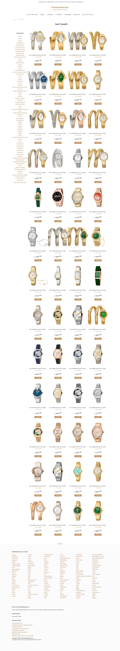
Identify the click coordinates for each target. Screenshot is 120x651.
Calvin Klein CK (15, 585)
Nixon (61, 578)
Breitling (14, 580)
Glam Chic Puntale (20, 98)
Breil (13, 578)
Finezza (20, 89)
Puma (77, 565)
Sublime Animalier (20, 167)
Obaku (61, 585)
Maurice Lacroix (64, 565)
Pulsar (77, 563)
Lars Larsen (47, 590)
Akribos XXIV (15, 558)
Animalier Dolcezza (20, 47)
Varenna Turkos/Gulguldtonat (20, 175)
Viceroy (94, 588)
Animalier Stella (20, 55)
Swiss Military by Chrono (98, 556)
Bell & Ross (15, 571)
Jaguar (45, 579)
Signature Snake (20, 160)
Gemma (20, 93)
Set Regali (20, 152)
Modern (20, 124)
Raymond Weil (79, 570)
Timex (93, 570)
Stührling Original (80, 594)
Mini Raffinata (20, 120)
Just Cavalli (46, 585)
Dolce (20, 76)
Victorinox (94, 590)
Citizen (29, 556)
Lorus (45, 597)
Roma (20, 135)
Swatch (78, 597)
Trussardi (94, 578)
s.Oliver (78, 583)
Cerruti (13, 592)
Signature (20, 156)
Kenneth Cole (47, 587)
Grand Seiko (47, 556)
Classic (20, 64)
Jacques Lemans (48, 576)
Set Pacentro (20, 150)
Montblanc (62, 572)
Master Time (63, 563)
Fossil (29, 592)
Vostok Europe (95, 592)
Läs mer (38, 64)
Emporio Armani (32, 579)
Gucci (45, 558)
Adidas (13, 555)
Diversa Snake (20, 74)
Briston (14, 582)
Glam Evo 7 (20, 100)
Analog (20, 40)
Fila (29, 588)
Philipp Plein (79, 556)
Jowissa (46, 581)
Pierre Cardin (79, 560)
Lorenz (45, 596)
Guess (45, 560)
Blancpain (14, 574)
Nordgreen (62, 581)
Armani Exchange (16, 564)
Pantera (20, 128)
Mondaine (62, 570)
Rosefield (78, 579)
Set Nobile (20, 148)
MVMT (61, 574)
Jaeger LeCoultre (48, 578)
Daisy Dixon (31, 563)
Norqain (62, 583)
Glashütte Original (48, 554)
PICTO (77, 558)
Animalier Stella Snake (20, 57)
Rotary (77, 581)
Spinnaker (68, 14)
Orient (42, 14)
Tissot (93, 572)
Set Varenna (20, 154)
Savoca (20, 139)
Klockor (15, 19)
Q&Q (77, 567)
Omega (62, 588)
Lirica (20, 116)
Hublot (45, 565)
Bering (13, 573)
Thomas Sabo (95, 567)
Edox (29, 576)
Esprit (29, 583)
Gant (29, 596)
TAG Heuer (95, 560)
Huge (20, 106)
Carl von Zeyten (16, 587)
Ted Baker (94, 563)
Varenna (20, 173)
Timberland (95, 569)
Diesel (29, 567)
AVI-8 (13, 567)
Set (20, 141)
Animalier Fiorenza (20, 49)
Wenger (94, 594)
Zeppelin (94, 597)
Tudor (93, 579)
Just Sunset (20, 114)
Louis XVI (62, 556)
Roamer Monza (79, 574)
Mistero (20, 122)
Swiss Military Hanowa (97, 558)
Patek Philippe (63, 596)
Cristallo (20, 66)
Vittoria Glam (20, 178)
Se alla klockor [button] (87, 14)
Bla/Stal (20, 61)
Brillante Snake (20, 62)
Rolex (77, 578)
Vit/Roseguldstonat (20, 177)
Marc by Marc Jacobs (65, 558)
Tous (93, 576)
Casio (13, 591)
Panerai (62, 594)
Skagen (78, 588)
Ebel (29, 574)
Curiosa (20, 68)
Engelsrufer (31, 581)
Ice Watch (46, 567)
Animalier (20, 42)
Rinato (20, 133)
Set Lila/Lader (20, 146)
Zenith (93, 596)
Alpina (13, 562)
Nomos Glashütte (64, 579)
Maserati (62, 561)
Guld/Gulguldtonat (20, 104)
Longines (50, 14)
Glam (20, 94)
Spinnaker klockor (16, 634)
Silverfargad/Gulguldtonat (20, 161)
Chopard (30, 554)
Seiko (77, 587)
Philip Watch (79, 554)
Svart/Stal (20, 171)
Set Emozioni (20, 145)
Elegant (20, 79)
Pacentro (20, 126)
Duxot (29, 572)
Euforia (20, 83)
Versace (94, 585)
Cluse (29, 558)
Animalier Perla (20, 53)
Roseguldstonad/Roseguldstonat (20, 137)
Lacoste (46, 588)
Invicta (45, 570)
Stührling (59, 14)
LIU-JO (45, 592)
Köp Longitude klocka (17, 623)
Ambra (20, 38)
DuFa (29, 570)
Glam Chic (20, 96)
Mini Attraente (20, 118)
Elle (29, 578)
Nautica (62, 576)
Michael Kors (63, 567)
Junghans (46, 583)
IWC (45, 574)
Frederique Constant (33, 594)
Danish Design (31, 565)
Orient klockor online (17, 626)
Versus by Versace (96, 587)
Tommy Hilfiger (96, 574)
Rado (77, 569)
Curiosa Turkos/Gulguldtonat (20, 72)
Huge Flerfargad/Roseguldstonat (20, 112)
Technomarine (95, 561)
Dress (20, 77)
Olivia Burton (63, 587)
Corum (29, 560)
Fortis (29, 590)
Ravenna (20, 131)
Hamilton (77, 14)
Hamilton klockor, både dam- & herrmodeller (23, 635)
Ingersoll (46, 569)
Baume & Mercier (16, 569)
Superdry (78, 596)
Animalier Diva (20, 45)
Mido (61, 569)
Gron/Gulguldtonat (20, 102)
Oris (61, 592)
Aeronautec (14, 556)
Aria (20, 59)
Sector (77, 585)
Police (77, 561)
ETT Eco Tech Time (33, 585)
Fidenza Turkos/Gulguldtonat (20, 87)
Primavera (20, 129)
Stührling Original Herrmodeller (19, 632)
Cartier (13, 589)
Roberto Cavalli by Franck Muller (84, 576)
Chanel (13, 596)
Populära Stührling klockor (18, 630)
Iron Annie (46, 572)
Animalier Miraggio (20, 51)
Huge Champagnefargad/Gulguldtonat (20, 108)
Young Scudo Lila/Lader (20, 182)
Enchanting (20, 81)
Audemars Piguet (16, 565)
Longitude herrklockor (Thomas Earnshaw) (22, 625)
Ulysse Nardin (95, 583)
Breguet (14, 576)
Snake (20, 165)
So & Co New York (32, 14)
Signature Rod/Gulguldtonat (20, 158)
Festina (29, 587)
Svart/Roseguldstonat (20, 169)
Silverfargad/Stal (20, 163)
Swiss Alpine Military (97, 554)
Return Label (79, 572)
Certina (13, 594)
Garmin (30, 597)
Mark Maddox (63, 560)
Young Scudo (20, 180)
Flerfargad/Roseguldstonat (20, 91)
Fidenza (20, 85)
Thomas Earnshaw (96, 565)
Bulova (13, 583)
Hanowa (46, 563)
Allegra (20, 36)
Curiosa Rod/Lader (20, 70)
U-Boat (94, 581)
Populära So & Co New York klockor (20, 628)
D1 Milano (30, 561)
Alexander (14, 560)
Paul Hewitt (63, 597)
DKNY (29, 569)
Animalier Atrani (20, 44)
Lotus (61, 554)
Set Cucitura (20, 143)
